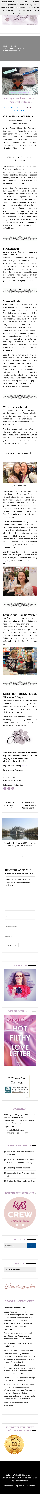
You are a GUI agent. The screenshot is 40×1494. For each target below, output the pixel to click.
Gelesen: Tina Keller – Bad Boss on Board (28, 805)
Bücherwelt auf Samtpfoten (19, 1087)
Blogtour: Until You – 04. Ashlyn (12, 805)
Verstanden (23, 13)
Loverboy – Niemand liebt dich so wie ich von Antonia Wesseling (20, 1161)
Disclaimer (31, 1486)
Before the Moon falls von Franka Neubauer (20, 1153)
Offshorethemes (21, 1481)
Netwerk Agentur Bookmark (15, 372)
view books (26, 1097)
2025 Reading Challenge (17, 1080)
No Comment (20, 110)
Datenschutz (8, 1486)
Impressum (19, 1486)
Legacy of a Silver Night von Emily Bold (21, 1174)
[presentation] (15, 857)
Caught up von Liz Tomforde (18, 1168)
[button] (4, 788)
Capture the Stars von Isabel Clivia (21, 1181)
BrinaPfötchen (12, 107)
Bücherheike (27, 621)
